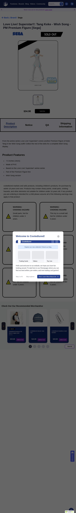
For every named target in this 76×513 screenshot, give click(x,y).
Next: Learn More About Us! (47, 276)
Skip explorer (30, 276)
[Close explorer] (58, 236)
